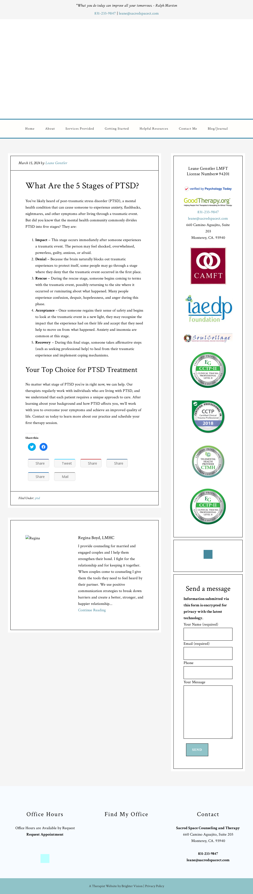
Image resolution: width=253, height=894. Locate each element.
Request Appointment (44, 834)
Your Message (194, 682)
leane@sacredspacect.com (139, 13)
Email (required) (197, 643)
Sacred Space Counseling (156, 67)
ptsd (37, 498)
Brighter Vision (132, 886)
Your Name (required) (201, 624)
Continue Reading (92, 610)
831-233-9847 (105, 13)
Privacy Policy (154, 886)
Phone (188, 663)
